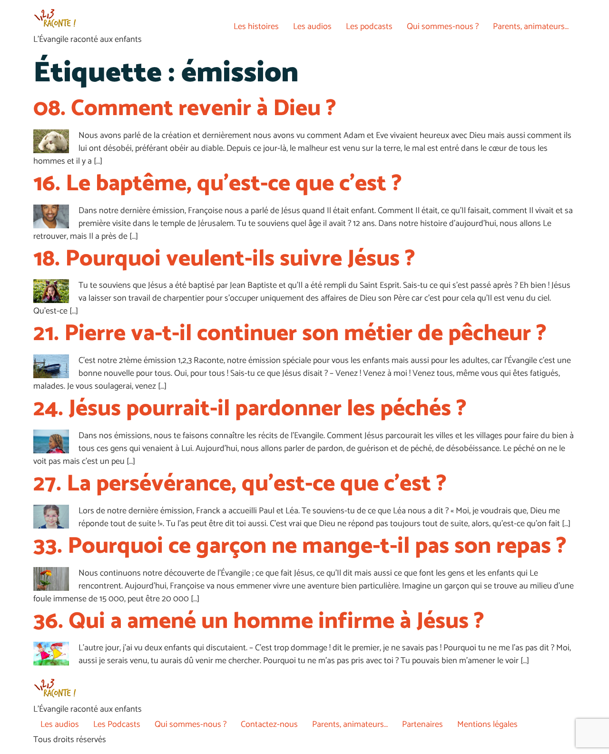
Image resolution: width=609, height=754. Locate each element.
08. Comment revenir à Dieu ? (184, 108)
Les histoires (256, 27)
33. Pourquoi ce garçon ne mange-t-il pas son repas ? (300, 546)
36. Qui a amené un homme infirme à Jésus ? (258, 621)
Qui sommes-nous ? (443, 27)
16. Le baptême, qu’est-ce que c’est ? (217, 184)
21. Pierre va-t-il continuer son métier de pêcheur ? (290, 334)
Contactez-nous (269, 724)
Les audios (312, 27)
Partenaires (422, 724)
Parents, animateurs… (531, 27)
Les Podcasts (116, 724)
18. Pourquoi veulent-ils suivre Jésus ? (224, 259)
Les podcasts (369, 27)
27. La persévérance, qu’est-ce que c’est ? (240, 484)
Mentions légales (487, 724)
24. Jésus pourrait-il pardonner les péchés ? (250, 409)
